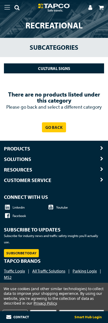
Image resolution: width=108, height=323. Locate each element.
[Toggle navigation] (7, 7)
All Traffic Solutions (48, 271)
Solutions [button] (17, 159)
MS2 (8, 277)
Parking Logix (85, 271)
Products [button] (17, 148)
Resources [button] (18, 169)
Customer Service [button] (27, 180)
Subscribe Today (21, 253)
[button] (15, 8)
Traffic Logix (14, 271)
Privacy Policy (45, 303)
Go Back (54, 127)
